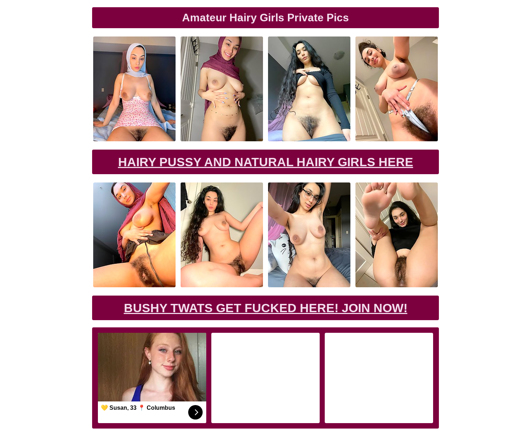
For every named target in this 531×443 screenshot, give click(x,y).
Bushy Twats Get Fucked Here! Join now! (265, 308)
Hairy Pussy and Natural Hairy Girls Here (265, 162)
